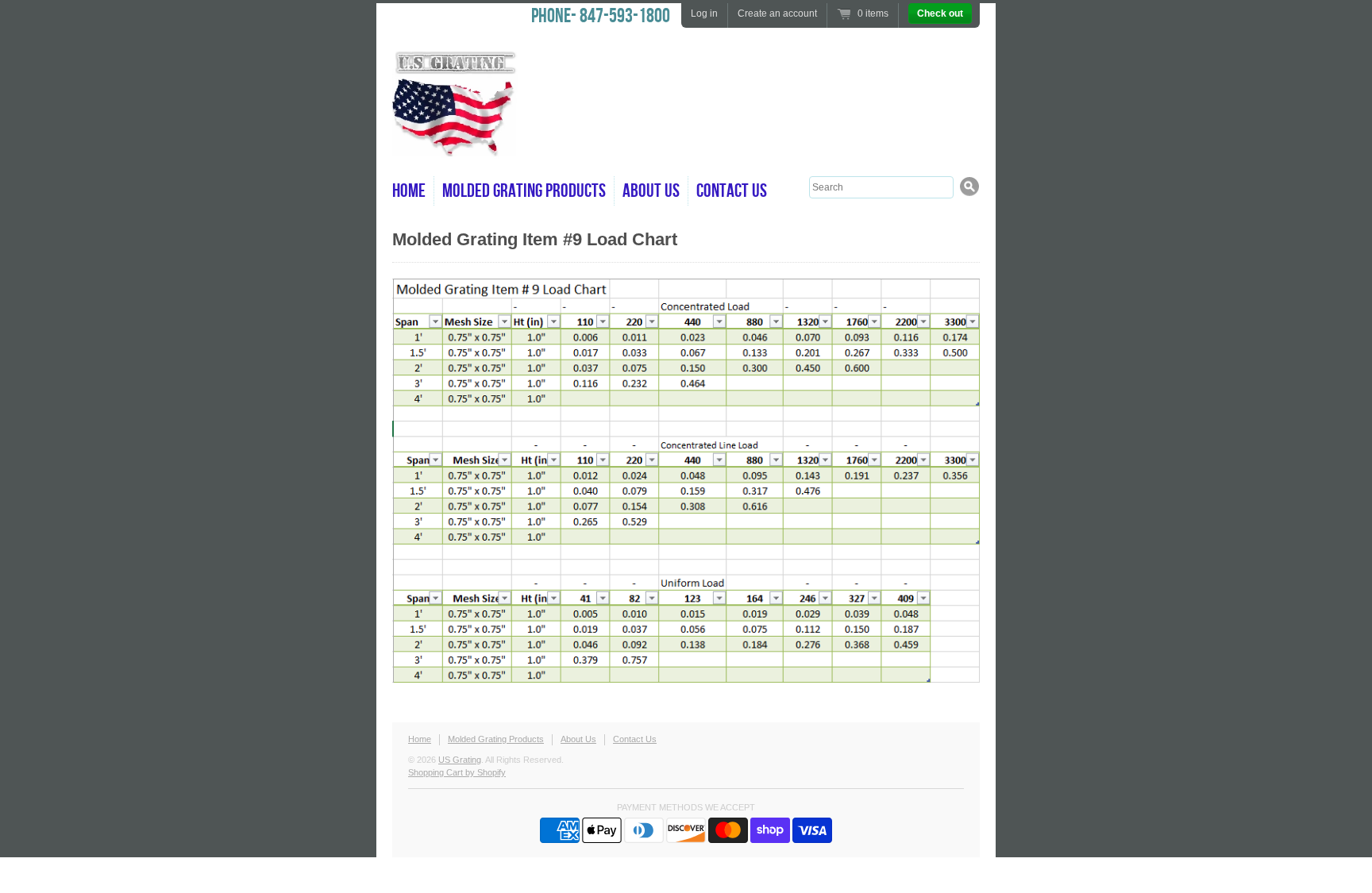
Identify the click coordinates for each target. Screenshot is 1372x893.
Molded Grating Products (524, 190)
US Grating (459, 759)
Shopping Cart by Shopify (457, 772)
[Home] (455, 150)
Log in (704, 13)
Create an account (777, 13)
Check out (940, 13)
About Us (651, 190)
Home (409, 190)
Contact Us (731, 190)
